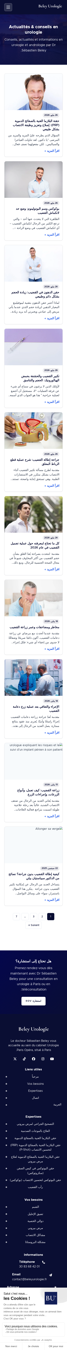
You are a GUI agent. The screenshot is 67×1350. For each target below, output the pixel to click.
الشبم (35, 1206)
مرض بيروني (35, 1228)
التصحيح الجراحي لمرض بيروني (35, 1124)
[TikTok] (24, 1059)
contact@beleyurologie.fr (29, 1279)
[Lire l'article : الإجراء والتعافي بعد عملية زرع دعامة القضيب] (33, 698)
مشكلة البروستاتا (35, 1242)
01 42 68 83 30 (29, 1266)
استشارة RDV (33, 1001)
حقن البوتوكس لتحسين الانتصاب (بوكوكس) (35, 1180)
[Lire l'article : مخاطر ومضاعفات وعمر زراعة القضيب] (33, 617)
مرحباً (35, 1076)
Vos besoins (35, 1083)
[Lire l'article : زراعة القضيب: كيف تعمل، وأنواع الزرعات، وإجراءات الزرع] (33, 782)
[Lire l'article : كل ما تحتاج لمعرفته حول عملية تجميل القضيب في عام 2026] (33, 535)
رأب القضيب (35, 1187)
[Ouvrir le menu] (8, 7)
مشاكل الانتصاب (35, 1235)
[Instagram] (43, 1059)
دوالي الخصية (35, 1221)
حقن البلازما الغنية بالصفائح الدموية (35, 1138)
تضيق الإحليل (35, 1214)
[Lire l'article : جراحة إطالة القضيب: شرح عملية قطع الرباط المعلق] (33, 451)
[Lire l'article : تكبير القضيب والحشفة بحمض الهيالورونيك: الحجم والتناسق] (33, 368)
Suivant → (33, 925)
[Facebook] (33, 1059)
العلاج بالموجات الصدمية (35, 1131)
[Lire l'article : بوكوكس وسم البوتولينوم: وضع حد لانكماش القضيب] (33, 200)
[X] (15, 1059)
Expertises (35, 1090)
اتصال (35, 1097)
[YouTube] (52, 1059)
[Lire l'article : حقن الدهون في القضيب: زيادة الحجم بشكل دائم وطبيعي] (33, 284)
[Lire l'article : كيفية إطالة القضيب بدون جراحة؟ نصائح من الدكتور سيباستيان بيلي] (33, 866)
